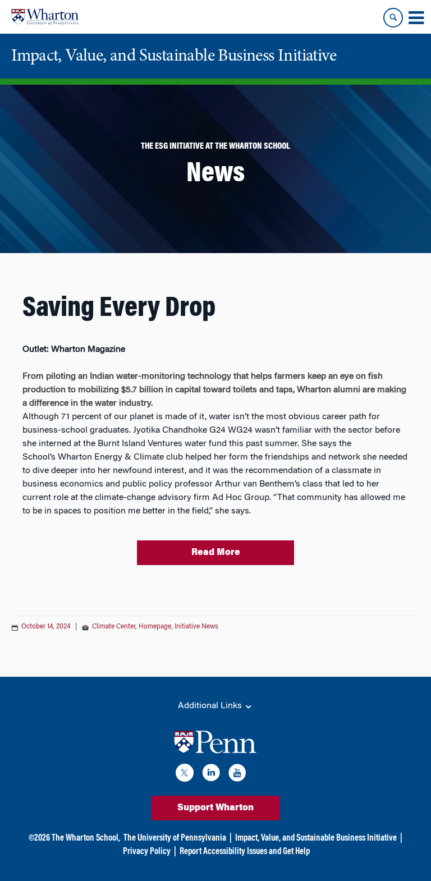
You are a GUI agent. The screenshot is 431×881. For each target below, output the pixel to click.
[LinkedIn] (211, 775)
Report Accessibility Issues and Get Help (245, 851)
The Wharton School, (86, 838)
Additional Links (211, 705)
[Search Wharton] (393, 17)
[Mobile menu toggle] (416, 18)
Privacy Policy (147, 851)
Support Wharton (215, 808)
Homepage (155, 626)
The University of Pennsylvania (174, 838)
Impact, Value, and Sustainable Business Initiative (316, 838)
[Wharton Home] (45, 16)
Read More (215, 552)
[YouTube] (237, 775)
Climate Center (113, 626)
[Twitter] (185, 775)
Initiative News (196, 626)
